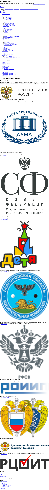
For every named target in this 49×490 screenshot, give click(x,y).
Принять (1, 5)
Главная (3, 62)
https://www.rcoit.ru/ (4, 454)
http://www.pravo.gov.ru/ (5, 397)
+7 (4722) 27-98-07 (3, 474)
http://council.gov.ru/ (4, 155)
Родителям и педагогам (6, 63)
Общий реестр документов (6, 483)
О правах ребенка (5, 68)
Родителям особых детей (6, 75)
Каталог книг (4, 484)
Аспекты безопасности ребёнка (7, 73)
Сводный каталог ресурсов (6, 485)
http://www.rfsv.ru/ (4, 324)
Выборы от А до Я (7, 70)
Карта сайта (2, 11)
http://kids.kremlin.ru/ (4, 219)
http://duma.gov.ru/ (4, 102)
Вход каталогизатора (5, 486)
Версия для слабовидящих (2, 7)
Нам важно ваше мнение (4, 12)
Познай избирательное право (9, 69)
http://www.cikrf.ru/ (4, 440)
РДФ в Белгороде (5, 72)
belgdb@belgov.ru (3, 476)
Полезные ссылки (5, 67)
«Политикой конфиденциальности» (39, 4)
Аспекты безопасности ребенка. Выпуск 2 (9, 74)
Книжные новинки (5, 66)
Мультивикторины (7, 71)
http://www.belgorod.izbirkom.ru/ (6, 271)
